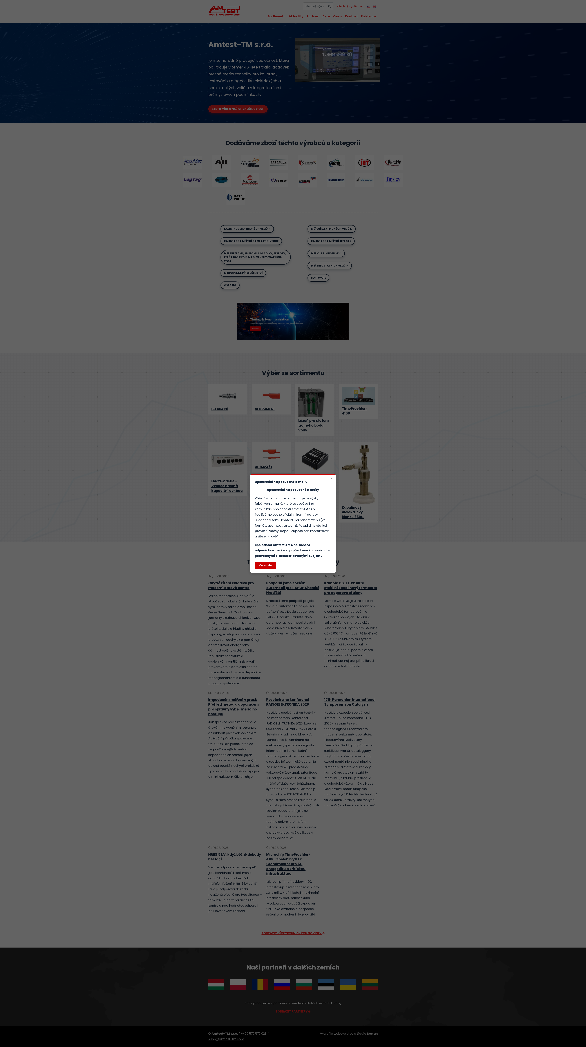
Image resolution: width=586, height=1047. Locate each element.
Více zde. (266, 565)
